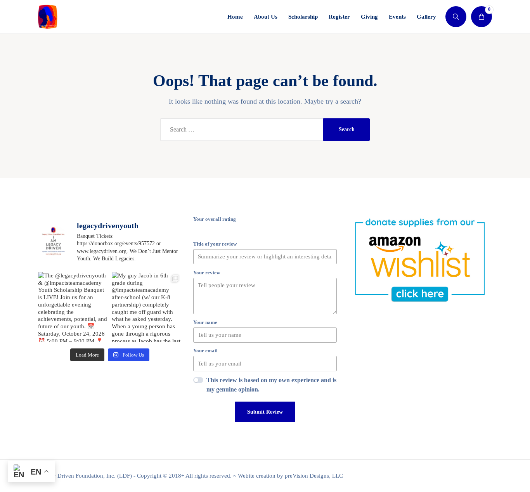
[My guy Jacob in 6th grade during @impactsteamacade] (147, 307)
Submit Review (265, 412)
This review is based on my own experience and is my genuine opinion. (271, 385)
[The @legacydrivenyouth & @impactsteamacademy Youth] (73, 307)
